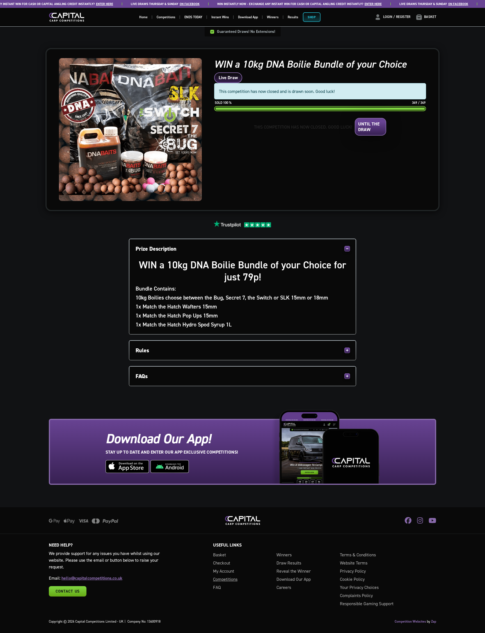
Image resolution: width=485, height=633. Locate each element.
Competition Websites (410, 621)
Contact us (68, 591)
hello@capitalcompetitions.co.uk (91, 578)
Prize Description (156, 248)
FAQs (142, 376)
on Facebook (182, 4)
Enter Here (97, 4)
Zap (433, 621)
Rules (142, 350)
